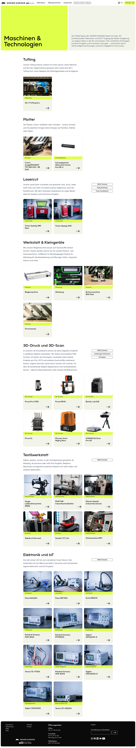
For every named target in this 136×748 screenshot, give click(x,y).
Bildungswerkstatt (54, 3)
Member (128, 3)
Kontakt (29, 725)
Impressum (9, 725)
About (88, 3)
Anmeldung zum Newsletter (100, 729)
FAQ (7, 731)
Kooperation (68, 3)
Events (76, 3)
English (93, 725)
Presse (29, 727)
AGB (7, 729)
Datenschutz (10, 727)
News (82, 3)
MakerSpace (41, 3)
